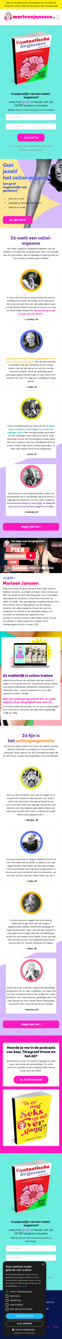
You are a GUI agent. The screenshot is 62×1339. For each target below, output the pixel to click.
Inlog (55, 1326)
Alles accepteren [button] (24, 1316)
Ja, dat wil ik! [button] (18, 220)
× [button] (43, 1264)
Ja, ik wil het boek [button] (31, 1079)
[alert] (24, 1298)
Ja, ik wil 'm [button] (31, 137)
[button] (24, 1329)
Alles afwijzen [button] (24, 1323)
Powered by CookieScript (24, 1333)
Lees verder (23, 1286)
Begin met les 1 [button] (31, 526)
